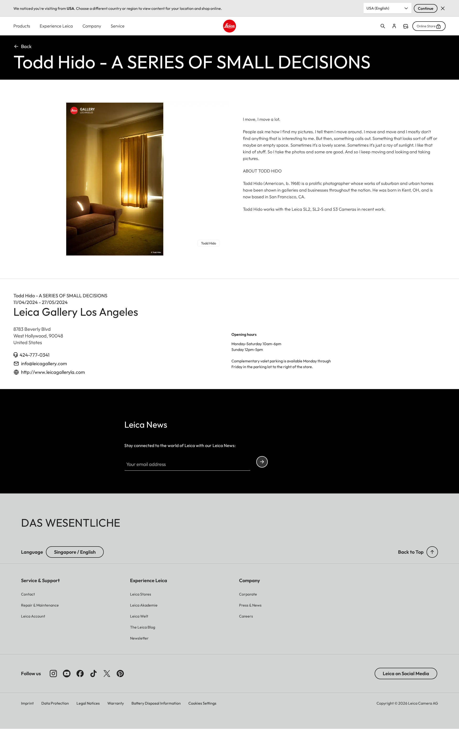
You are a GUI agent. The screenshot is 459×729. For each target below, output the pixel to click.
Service (118, 26)
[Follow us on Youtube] (66, 673)
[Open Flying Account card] (394, 26)
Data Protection (55, 703)
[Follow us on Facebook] (80, 673)
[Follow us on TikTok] (93, 673)
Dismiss (443, 8)
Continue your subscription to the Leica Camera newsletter (262, 462)
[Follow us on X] (107, 673)
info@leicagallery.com (44, 363)
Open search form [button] (383, 26)
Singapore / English (75, 552)
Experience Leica (56, 26)
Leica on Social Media (406, 673)
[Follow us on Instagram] (53, 673)
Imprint (27, 703)
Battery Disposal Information (156, 703)
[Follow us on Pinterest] (120, 673)
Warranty (115, 703)
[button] (432, 552)
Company (91, 26)
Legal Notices (88, 703)
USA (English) (377, 8)
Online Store (426, 26)
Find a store (405, 26)
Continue (425, 8)
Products (21, 26)
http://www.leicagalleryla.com (53, 372)
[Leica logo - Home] (229, 26)
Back (26, 46)
